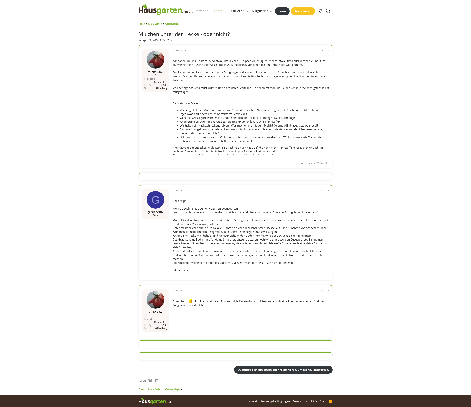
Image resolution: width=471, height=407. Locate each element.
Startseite (201, 11)
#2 (327, 190)
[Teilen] (322, 50)
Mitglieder (260, 11)
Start (323, 401)
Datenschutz (300, 401)
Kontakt (253, 401)
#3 (327, 290)
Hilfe (314, 401)
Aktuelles (237, 11)
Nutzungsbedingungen (275, 401)
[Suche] (328, 11)
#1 (327, 50)
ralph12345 (147, 40)
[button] (225, 11)
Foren (218, 11)
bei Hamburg (160, 88)
